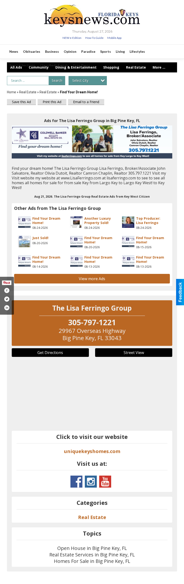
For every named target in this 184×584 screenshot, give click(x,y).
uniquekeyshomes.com (92, 451)
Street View (134, 352)
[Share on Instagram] (7, 307)
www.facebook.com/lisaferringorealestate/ (76, 482)
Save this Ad (21, 102)
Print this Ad (52, 102)
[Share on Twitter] (7, 299)
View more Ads (92, 278)
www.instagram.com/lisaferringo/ (91, 482)
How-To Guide (94, 38)
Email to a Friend (86, 102)
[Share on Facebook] (7, 290)
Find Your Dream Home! (46, 220)
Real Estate (27, 92)
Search (57, 80)
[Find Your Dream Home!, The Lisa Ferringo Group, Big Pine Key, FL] (92, 142)
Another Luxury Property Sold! (97, 220)
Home (11, 92)
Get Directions (50, 352)
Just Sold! (40, 238)
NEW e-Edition (72, 38)
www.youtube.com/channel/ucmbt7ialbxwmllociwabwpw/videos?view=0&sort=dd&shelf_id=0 (105, 482)
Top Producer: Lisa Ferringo (148, 220)
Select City (80, 80)
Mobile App (114, 38)
